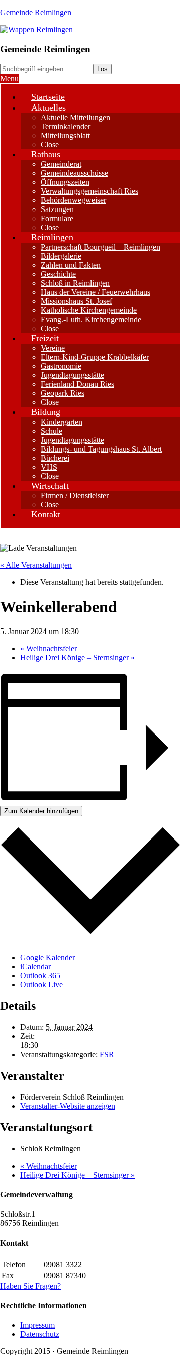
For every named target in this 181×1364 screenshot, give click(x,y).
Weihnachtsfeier (48, 648)
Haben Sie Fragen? (30, 1286)
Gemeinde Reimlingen (35, 12)
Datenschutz (39, 1334)
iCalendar (35, 966)
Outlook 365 (40, 975)
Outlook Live (41, 984)
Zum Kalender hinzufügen (41, 811)
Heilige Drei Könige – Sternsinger (77, 657)
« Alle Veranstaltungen (36, 565)
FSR (107, 1054)
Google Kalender (47, 957)
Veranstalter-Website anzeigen (67, 1106)
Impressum (37, 1325)
